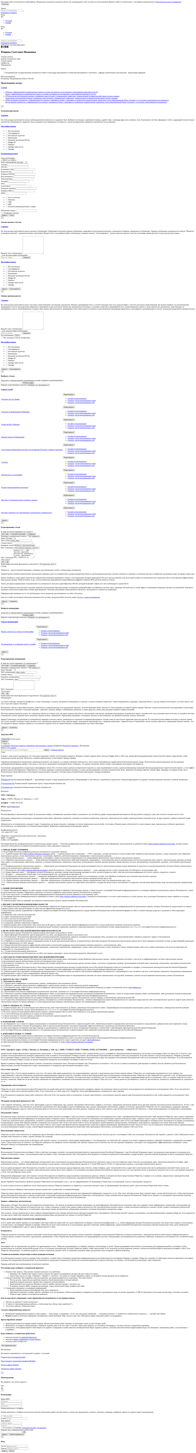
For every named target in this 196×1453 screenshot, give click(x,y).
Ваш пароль (5, 1421)
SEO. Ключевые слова (9, 548)
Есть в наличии (14, 197)
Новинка (11, 200)
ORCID (4, 167)
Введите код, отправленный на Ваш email (17, 1430)
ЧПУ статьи (5, 541)
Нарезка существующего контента (14, 385)
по (9, 160)
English (8, 23)
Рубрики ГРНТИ (7, 174)
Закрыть (4, 215)
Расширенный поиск (9, 154)
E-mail (3, 1418)
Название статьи (7, 545)
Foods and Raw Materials (10, 424)
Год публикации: (7, 335)
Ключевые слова (7, 169)
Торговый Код (6, 179)
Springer (11, 149)
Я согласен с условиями (12, 1428)
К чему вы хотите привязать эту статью (17, 532)
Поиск (3, 8)
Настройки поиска (8, 126)
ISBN (3, 193)
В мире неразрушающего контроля (14, 487)
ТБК (10, 202)
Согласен (5, 4)
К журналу (31, 534)
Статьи (4, 88)
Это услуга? (5, 560)
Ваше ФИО (5, 1399)
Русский (8, 21)
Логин (3, 1446)
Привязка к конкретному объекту (14, 536)
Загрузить (26, 257)
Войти (47, 750)
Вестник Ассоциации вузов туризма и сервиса (19, 500)
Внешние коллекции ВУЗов (19, 140)
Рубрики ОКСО (7, 191)
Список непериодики (9, 622)
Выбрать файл (28, 383)
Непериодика (6, 698)
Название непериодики (10, 677)
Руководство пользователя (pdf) (13, 1357)
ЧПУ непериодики (8, 672)
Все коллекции (14, 131)
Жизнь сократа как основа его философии (17, 632)
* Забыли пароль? (57, 750)
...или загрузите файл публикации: (14, 255)
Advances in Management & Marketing (15, 412)
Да (7, 562)
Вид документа (7, 176)
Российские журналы (16, 135)
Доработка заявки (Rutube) (11, 1369)
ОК (24, 1432)
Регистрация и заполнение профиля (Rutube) (18, 1361)
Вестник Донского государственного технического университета (26, 513)
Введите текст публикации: (11, 253)
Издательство (6, 172)
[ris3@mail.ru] (7, 47)
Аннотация (5, 186)
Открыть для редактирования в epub (81, 401)
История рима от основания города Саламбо (18, 644)
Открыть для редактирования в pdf (80, 403)
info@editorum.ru (13, 807)
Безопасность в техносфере (11, 475)
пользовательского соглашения (34, 1428)
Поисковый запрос (8, 210)
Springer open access (15, 147)
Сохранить (13, 601)
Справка (4, 115)
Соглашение (5, 746)
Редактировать (69, 394)
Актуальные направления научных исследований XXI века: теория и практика (31, 450)
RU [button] (2, 17)
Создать (13, 748)
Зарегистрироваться (17, 1434)
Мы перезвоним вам (9, 1345)
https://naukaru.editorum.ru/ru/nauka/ (162, 844)
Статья (3, 566)
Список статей (7, 389)
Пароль (4, 1448)
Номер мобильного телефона (12, 1408)
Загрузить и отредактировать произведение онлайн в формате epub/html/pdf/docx (32, 380)
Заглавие (4, 181)
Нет (3, 562)
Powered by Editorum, (70, 746)
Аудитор (4, 462)
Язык (3, 538)
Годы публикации (8, 158)
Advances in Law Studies (10, 399)
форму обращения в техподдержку (27, 1339)
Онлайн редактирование (77, 398)
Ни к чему (5, 534)
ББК (9, 204)
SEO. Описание (7, 558)
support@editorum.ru (29, 1337)
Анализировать (15, 289)
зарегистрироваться (92, 597)
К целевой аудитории (18, 534)
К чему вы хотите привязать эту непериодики (19, 663)
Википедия (12, 138)
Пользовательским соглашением (168, 2)
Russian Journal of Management (12, 437)
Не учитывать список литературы (16, 338)
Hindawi (11, 145)
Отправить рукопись (9, 13)
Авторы (4, 165)
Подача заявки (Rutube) (10, 1365)
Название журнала (8, 188)
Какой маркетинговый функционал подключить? (20, 564)
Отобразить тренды (11, 213)
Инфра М (11, 142)
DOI (3, 184)
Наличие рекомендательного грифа (22, 207)
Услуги (80, 597)
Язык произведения (8, 162)
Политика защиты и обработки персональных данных (32, 746)
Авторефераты (14, 133)
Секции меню (6, 543)
